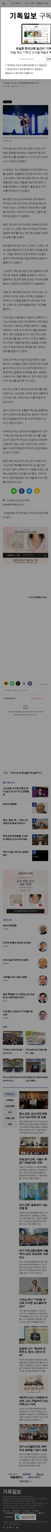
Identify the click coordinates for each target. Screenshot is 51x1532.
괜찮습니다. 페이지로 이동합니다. (19, 73)
